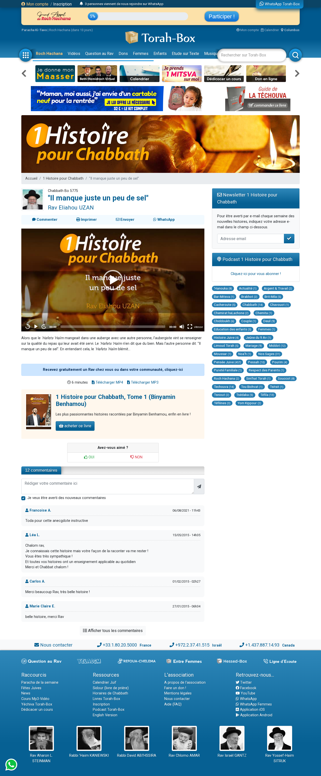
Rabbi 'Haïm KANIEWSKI (89, 755)
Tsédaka (244, 395)
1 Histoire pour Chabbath (63, 178)
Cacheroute (224, 305)
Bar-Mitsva (224, 297)
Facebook (247, 688)
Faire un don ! (175, 688)
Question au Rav (99, 53)
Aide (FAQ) (173, 704)
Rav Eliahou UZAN (71, 207)
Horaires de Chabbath (110, 693)
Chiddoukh (224, 321)
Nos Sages (269, 354)
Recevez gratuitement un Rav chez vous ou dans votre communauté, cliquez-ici (113, 370)
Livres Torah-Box (106, 699)
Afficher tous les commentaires (115, 630)
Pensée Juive (227, 362)
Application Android (255, 715)
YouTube (247, 693)
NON (138, 457)
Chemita (264, 313)
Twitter (245, 682)
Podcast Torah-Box (108, 710)
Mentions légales (178, 693)
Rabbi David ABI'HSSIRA (136, 755)
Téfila (267, 395)
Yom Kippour (249, 403)
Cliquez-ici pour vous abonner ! (256, 274)
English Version (105, 715)
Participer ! (222, 16)
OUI (91, 457)
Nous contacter (56, 645)
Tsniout (221, 395)
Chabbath (253, 305)
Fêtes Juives (31, 688)
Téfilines (222, 403)
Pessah (256, 362)
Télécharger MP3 (144, 382)
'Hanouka (223, 288)
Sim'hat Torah (258, 378)
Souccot (286, 378)
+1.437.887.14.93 (262, 645)
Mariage (254, 345)
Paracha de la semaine (39, 682)
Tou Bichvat (252, 387)
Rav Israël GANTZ (232, 755)
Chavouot (279, 305)
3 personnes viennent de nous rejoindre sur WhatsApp (124, 4)
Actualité (248, 288)
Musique (211, 53)
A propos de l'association (185, 682)
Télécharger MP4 (109, 382)
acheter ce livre (77, 426)
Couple (248, 321)
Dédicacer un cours (37, 710)
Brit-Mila (273, 297)
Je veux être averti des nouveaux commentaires (66, 498)
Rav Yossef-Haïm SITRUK (279, 758)
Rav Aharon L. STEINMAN (41, 758)
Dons (123, 53)
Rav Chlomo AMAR (184, 755)
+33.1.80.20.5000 (120, 645)
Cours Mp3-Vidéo (35, 699)
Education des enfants (232, 329)
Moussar (222, 354)
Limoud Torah (226, 345)
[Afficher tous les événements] (81, 4)
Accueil (31, 178)
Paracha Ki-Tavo (34, 30)
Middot (277, 345)
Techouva (224, 387)
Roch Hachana (49, 53)
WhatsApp (248, 699)
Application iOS (252, 710)
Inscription (62, 4)
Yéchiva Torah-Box (36, 704)
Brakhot (249, 297)
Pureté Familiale (228, 370)
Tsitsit (276, 387)
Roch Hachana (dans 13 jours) (71, 30)
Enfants (160, 53)
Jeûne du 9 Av (258, 337)
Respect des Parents (266, 370)
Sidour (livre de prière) (111, 688)
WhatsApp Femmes (255, 704)
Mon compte (36, 4)
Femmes (140, 53)
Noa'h (244, 354)
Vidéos (74, 53)
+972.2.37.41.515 (192, 645)
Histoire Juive (226, 337)
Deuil (269, 321)
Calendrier (271, 30)
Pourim (279, 362)
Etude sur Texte (185, 53)
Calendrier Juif (104, 682)
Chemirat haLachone (231, 313)
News (25, 693)
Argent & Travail (278, 288)
